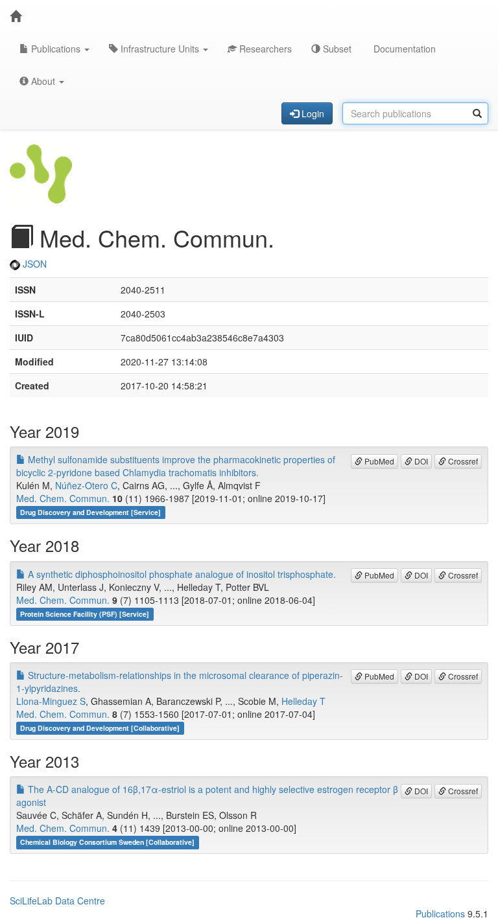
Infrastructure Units (160, 48)
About (43, 81)
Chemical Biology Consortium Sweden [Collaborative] (107, 842)
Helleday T (303, 701)
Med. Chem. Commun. (63, 498)
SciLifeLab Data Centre (57, 900)
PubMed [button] (378, 460)
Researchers (264, 48)
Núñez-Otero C (86, 485)
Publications (56, 48)
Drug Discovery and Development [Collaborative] (100, 728)
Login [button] (311, 113)
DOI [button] (420, 460)
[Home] (15, 16)
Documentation (403, 48)
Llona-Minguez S (51, 701)
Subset (335, 48)
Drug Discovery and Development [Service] (90, 512)
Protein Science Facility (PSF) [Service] (84, 614)
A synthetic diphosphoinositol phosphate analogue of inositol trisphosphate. (180, 574)
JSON (33, 263)
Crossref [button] (462, 460)
